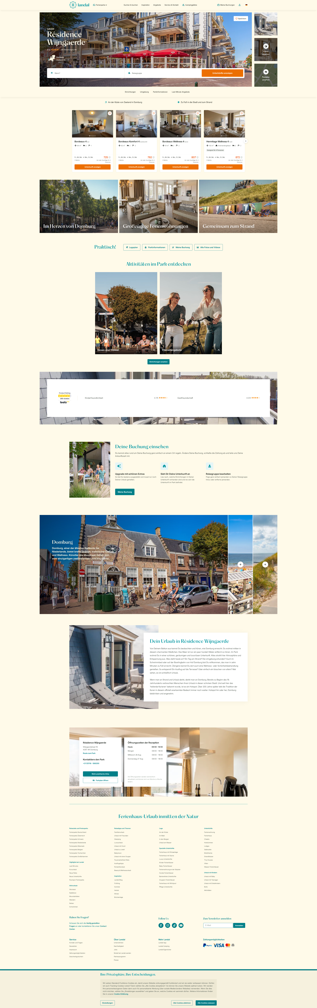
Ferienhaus (208, 836)
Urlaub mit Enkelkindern (212, 883)
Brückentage (118, 897)
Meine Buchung (183, 247)
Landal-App (162, 943)
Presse (116, 960)
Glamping (117, 839)
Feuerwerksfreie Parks (121, 860)
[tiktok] (174, 927)
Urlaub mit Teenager (211, 880)
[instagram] (168, 927)
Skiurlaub (72, 889)
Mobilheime (208, 853)
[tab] (134, 564)
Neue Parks (73, 873)
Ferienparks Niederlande (77, 843)
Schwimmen (73, 907)
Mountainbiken (74, 896)
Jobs (115, 950)
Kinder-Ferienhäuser (166, 862)
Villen (206, 863)
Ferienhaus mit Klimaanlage (168, 852)
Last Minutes (73, 866)
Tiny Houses (208, 860)
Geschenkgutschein (76, 956)
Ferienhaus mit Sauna (166, 856)
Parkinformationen (156, 247)
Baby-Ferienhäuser (165, 866)
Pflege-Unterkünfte (165, 887)
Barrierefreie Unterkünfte (167, 876)
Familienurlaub (119, 832)
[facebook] (161, 927)
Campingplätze (191, 5)
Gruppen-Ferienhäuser (167, 880)
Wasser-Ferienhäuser (211, 867)
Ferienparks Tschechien (77, 853)
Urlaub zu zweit (119, 849)
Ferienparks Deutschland (77, 832)
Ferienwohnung (209, 832)
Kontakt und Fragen (76, 943)
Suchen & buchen (131, 5)
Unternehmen (118, 943)
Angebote (157, 5)
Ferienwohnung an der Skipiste (169, 869)
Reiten (71, 903)
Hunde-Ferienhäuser (166, 873)
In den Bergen (164, 839)
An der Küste (163, 832)
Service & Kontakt (171, 5)
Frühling (117, 883)
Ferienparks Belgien (76, 849)
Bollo (206, 887)
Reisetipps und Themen (122, 828)
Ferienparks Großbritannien (78, 856)
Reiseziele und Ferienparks (78, 828)
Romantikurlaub (119, 867)
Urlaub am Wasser (165, 843)
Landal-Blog (118, 880)
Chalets (206, 839)
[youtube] (181, 927)
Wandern (72, 900)
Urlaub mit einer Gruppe (122, 856)
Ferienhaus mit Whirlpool (167, 883)
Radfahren (72, 893)
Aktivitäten (207, 890)
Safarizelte (207, 849)
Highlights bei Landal (76, 862)
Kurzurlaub (73, 869)
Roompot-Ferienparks (76, 880)
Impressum (73, 950)
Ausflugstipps (119, 863)
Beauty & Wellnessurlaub (122, 870)
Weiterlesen (131, 226)
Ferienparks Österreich (77, 836)
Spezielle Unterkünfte (166, 848)
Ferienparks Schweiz (76, 839)
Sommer (117, 887)
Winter (116, 894)
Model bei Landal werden (122, 953)
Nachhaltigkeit (119, 946)
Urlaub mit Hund (119, 846)
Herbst (116, 890)
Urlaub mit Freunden (121, 836)
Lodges (206, 846)
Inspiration (146, 5)
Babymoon (117, 853)
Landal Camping (163, 946)
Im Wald (162, 836)
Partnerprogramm (120, 956)
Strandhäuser (208, 856)
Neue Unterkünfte (75, 876)
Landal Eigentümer (164, 950)
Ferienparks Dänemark (76, 846)
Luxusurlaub (118, 843)
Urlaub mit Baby (209, 876)
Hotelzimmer (208, 843)
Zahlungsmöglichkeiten (77, 953)
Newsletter (73, 946)
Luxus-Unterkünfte (165, 859)
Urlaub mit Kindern (210, 873)
